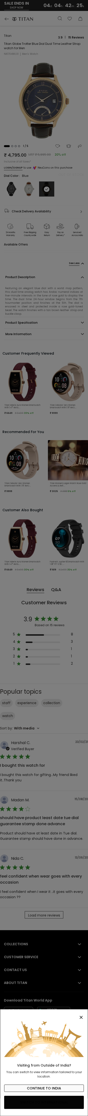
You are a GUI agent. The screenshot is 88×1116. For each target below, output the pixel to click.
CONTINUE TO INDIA (44, 1088)
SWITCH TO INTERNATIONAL (44, 1102)
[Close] (44, 1014)
